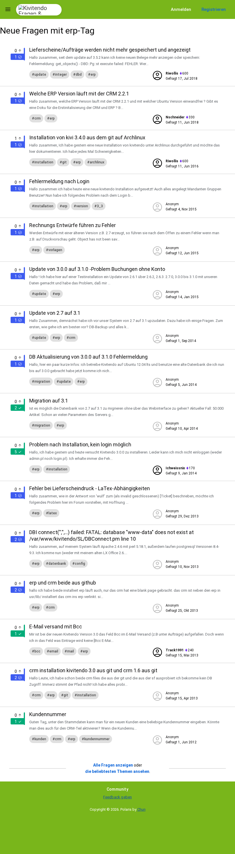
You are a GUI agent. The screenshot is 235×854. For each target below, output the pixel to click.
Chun (141, 809)
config (80, 564)
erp (93, 75)
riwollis (172, 73)
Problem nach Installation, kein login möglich (80, 444)
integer (61, 75)
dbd (79, 75)
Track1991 (175, 650)
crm (37, 118)
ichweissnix (175, 468)
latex (52, 513)
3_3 (100, 206)
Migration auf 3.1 (48, 401)
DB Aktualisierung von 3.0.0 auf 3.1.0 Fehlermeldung (88, 357)
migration (42, 382)
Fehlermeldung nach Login (59, 181)
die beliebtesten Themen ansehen (117, 771)
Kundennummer (47, 714)
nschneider (175, 117)
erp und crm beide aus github (62, 583)
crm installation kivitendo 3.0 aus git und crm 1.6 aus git (93, 670)
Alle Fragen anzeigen (113, 765)
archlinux (97, 162)
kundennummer (96, 739)
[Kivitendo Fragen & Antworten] (39, 9)
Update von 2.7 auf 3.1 (54, 313)
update (40, 75)
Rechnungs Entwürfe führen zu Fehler (72, 225)
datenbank (57, 564)
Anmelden (181, 9)
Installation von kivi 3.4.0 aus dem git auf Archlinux (87, 137)
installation (43, 162)
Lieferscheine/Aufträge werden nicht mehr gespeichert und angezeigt (110, 50)
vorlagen (55, 250)
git (64, 162)
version (82, 206)
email (53, 651)
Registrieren (213, 9)
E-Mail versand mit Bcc (55, 627)
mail (70, 651)
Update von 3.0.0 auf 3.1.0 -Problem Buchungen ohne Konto (97, 269)
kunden (40, 739)
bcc (37, 651)
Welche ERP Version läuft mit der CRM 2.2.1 (79, 94)
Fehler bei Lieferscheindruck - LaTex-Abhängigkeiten (89, 488)
